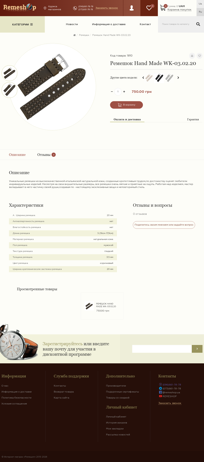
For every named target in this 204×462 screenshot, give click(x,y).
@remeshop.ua (171, 392)
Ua (200, 4)
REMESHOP (170, 396)
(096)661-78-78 (85, 7)
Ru (200, 12)
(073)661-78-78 (85, 10)
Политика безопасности (16, 398)
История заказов (116, 423)
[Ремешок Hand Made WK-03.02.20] (10, 73)
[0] (149, 8)
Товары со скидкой (117, 398)
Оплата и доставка (127, 119)
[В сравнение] (192, 56)
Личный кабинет (116, 417)
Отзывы (45, 155)
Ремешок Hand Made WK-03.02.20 (111, 35)
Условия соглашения (14, 404)
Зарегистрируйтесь (63, 343)
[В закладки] (200, 56)
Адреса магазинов (54, 8)
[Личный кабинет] (131, 11)
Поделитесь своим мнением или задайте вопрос (164, 225)
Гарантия (193, 119)
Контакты (60, 386)
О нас (4, 386)
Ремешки (84, 35)
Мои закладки (115, 429)
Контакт (145, 24)
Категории (20, 24)
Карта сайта (61, 398)
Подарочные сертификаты (122, 392)
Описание (17, 155)
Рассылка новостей (118, 435)
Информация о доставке (109, 24)
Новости (72, 24)
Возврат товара (64, 392)
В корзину (129, 105)
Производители (116, 386)
